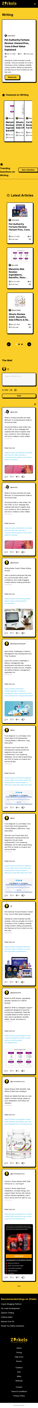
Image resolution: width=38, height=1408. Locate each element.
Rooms (19, 1361)
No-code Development (10, 1308)
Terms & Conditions (19, 1391)
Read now (12, 77)
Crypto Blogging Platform (11, 1304)
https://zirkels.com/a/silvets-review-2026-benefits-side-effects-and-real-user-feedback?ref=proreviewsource (18, 1121)
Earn (19, 1372)
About (19, 1348)
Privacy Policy (19, 1396)
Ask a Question (28, 170)
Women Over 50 (7, 1321)
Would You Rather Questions (12, 1326)
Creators (19, 1368)
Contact (19, 1387)
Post (19, 396)
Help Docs (19, 1357)
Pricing (19, 1352)
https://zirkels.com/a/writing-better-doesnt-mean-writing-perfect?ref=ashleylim (18, 601)
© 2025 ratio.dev (19, 1405)
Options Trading (7, 1313)
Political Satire (6, 1317)
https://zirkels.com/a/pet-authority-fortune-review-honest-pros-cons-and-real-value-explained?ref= (17, 949)
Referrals (19, 1381)
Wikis (19, 1376)
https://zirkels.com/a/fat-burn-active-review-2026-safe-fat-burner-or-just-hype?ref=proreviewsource (18, 1216)
